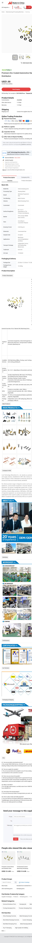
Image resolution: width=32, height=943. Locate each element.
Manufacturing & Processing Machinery (15, 12)
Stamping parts (20, 888)
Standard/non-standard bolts (24, 885)
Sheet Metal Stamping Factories (11, 920)
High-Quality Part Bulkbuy (21, 927)
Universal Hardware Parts (9, 904)
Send (15, 839)
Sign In (4, 170)
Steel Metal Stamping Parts (10, 924)
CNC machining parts (7, 888)
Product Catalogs (24, 882)
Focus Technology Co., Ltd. (21, 936)
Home (3, 12)
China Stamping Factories (9, 916)
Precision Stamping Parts (25, 908)
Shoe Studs (4, 885)
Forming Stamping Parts (9, 908)
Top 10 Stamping (7, 927)
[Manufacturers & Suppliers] (16, 2)
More (3, 931)
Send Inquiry (16, 89)
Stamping (27, 12)
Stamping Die (22, 904)
